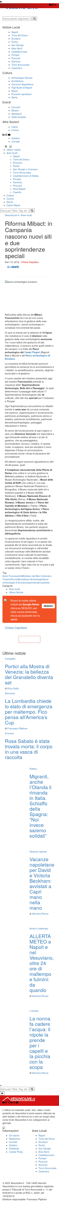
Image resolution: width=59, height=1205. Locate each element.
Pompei (17, 179)
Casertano (44, 1171)
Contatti (15, 141)
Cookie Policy (16, 1151)
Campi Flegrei (32, 352)
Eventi (10, 202)
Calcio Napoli (13, 205)
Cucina (10, 198)
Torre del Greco (21, 159)
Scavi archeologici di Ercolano (25, 581)
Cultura (10, 195)
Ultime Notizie (16, 592)
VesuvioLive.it (12, 215)
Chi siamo (14, 1135)
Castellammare (46, 1155)
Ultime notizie (13, 149)
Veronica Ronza (40, 913)
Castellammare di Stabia (26, 175)
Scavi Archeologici (33, 579)
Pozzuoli (17, 185)
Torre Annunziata (22, 172)
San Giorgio (45, 1148)
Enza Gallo (13, 688)
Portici (16, 166)
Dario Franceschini (12, 576)
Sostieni (15, 138)
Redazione (14, 1138)
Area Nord (44, 1151)
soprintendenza (35, 582)
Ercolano (17, 162)
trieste (46, 582)
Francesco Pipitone (17, 728)
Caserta (17, 192)
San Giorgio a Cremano (25, 169)
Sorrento (17, 182)
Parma (14, 579)
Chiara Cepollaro (30, 262)
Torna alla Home (29, 639)
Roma (21, 579)
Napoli (16, 156)
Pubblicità (14, 1148)
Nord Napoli (19, 188)
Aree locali (12, 153)
